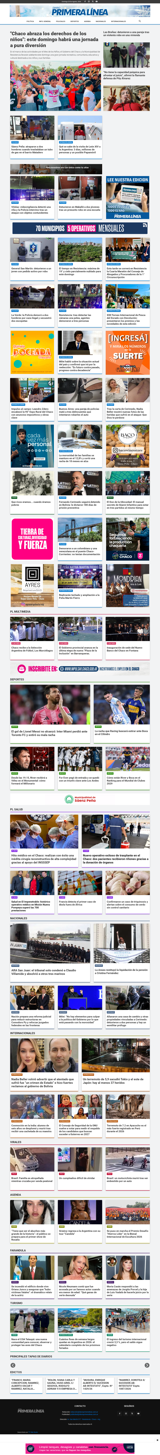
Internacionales (118, 21)
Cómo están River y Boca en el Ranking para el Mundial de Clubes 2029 (126, 780)
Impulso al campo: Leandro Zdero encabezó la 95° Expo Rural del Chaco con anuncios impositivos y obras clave (32, 413)
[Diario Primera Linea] (80, 11)
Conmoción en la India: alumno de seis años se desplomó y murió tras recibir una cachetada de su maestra (31, 1128)
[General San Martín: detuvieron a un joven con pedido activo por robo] (32, 250)
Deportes (75, 21)
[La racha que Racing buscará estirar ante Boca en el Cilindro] (122, 704)
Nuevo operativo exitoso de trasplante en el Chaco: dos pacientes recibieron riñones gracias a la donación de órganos (115, 859)
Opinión (14, 497)
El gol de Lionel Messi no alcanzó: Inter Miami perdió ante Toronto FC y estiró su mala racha (49, 733)
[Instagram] (89, 1)
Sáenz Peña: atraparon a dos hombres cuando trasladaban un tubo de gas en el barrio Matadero (32, 149)
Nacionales (101, 21)
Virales (14, 1173)
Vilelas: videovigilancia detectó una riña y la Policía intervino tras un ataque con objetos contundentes (31, 210)
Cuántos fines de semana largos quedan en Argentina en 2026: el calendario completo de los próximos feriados (79, 1343)
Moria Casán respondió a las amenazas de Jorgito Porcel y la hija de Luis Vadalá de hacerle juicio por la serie (128, 1291)
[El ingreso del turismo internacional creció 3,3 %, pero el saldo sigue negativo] (128, 1320)
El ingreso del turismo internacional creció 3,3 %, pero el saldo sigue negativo (126, 1342)
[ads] (56, 169)
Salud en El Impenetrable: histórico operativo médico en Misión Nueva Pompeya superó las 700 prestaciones (30, 906)
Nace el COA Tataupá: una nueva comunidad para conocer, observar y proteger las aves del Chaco (31, 1342)
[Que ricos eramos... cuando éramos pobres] (32, 483)
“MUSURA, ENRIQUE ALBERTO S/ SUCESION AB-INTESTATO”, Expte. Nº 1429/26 (98, 1384)
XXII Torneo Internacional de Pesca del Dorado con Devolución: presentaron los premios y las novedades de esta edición (126, 319)
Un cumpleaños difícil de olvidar (77, 1178)
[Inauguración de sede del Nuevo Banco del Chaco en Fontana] (128, 629)
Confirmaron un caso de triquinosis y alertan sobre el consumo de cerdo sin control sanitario (127, 904)
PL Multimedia (16, 643)
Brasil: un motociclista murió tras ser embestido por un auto (127, 1180)
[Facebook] (85, 1)
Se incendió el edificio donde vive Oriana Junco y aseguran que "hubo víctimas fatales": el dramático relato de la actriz (31, 1291)
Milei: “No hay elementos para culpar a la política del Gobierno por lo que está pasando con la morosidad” (79, 1019)
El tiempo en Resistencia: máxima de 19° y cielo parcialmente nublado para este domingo (80, 271)
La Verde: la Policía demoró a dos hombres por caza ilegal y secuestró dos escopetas (31, 318)
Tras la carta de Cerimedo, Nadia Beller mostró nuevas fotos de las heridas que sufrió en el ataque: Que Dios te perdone (127, 413)
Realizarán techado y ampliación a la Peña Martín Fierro (79, 596)
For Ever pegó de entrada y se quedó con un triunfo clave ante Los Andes (79, 779)
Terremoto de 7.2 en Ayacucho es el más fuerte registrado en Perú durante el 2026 (126, 1128)
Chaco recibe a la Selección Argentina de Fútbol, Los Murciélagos (32, 649)
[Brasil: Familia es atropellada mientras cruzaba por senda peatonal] (32, 1159)
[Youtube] (96, 1)
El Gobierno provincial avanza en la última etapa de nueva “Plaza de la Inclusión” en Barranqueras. (78, 650)
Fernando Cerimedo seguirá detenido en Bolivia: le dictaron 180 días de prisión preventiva (79, 505)
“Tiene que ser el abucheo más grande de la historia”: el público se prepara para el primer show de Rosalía (30, 1235)
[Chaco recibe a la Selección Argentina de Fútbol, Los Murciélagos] (32, 629)
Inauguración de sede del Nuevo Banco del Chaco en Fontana (124, 649)
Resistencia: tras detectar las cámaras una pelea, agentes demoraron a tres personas (75, 318)
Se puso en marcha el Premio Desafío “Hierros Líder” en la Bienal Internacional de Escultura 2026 (127, 1234)
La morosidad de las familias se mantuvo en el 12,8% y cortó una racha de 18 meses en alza (77, 458)
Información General (66, 142)
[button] (140, 21)
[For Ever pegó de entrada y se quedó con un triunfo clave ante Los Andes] (80, 759)
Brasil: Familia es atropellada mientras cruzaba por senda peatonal (31, 1180)
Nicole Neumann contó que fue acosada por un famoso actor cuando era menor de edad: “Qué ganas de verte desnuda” (79, 1291)
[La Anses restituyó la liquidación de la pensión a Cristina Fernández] (122, 943)
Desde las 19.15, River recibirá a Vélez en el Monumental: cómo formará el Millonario (29, 780)
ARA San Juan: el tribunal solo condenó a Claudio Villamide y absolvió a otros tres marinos (43, 972)
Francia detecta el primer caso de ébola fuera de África (77, 903)
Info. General (45, 21)
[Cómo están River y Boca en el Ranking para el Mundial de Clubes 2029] (128, 759)
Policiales (60, 21)
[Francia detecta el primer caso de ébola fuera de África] (80, 883)
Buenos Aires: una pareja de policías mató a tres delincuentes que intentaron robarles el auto (79, 412)
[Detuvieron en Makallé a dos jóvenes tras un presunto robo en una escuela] (80, 188)
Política (30, 21)
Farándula (15, 1282)
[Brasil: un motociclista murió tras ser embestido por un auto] (128, 1159)
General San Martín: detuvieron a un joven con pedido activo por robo (31, 270)
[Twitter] (93, 1)
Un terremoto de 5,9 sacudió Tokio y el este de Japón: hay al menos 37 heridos (113, 1081)
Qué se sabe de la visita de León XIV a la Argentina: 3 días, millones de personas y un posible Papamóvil (79, 149)
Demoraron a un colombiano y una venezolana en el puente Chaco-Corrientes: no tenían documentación (79, 551)
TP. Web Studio (33, 1432)
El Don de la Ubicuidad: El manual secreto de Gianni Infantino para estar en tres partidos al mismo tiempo (128, 505)
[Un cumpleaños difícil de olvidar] (80, 1159)
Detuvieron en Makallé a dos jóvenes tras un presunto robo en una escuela (79, 208)
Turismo (14, 1335)
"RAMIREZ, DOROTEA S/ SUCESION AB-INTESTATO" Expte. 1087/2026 (132, 1384)
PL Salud (14, 850)
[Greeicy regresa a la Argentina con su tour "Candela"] (80, 1212)
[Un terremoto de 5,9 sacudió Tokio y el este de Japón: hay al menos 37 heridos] (116, 1055)
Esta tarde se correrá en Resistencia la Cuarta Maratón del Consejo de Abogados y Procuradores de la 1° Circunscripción (127, 273)
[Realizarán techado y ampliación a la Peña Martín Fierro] (80, 576)
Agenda (87, 21)
